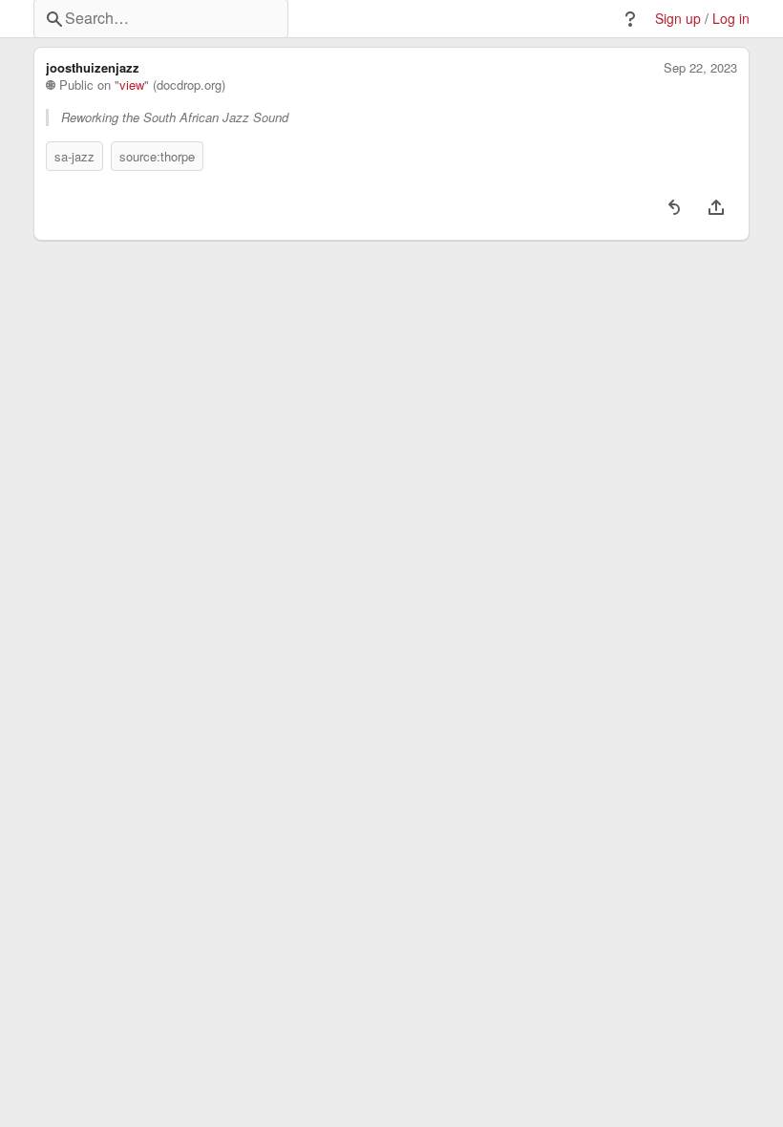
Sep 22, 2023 (700, 67)
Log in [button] (731, 19)
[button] (630, 19)
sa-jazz (74, 156)
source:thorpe (157, 156)
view (131, 85)
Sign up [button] (678, 19)
